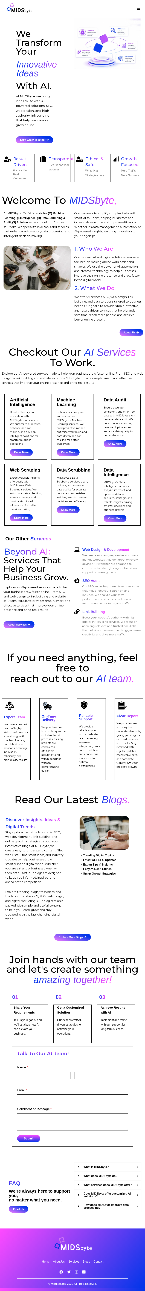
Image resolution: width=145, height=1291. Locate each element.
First (20, 1081)
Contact (98, 1261)
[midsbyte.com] (20, 8)
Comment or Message (34, 1109)
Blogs (86, 1261)
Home (46, 1261)
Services (73, 1261)
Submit (28, 1138)
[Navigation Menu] (138, 8)
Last (77, 1081)
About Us (59, 1261)
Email (22, 1090)
